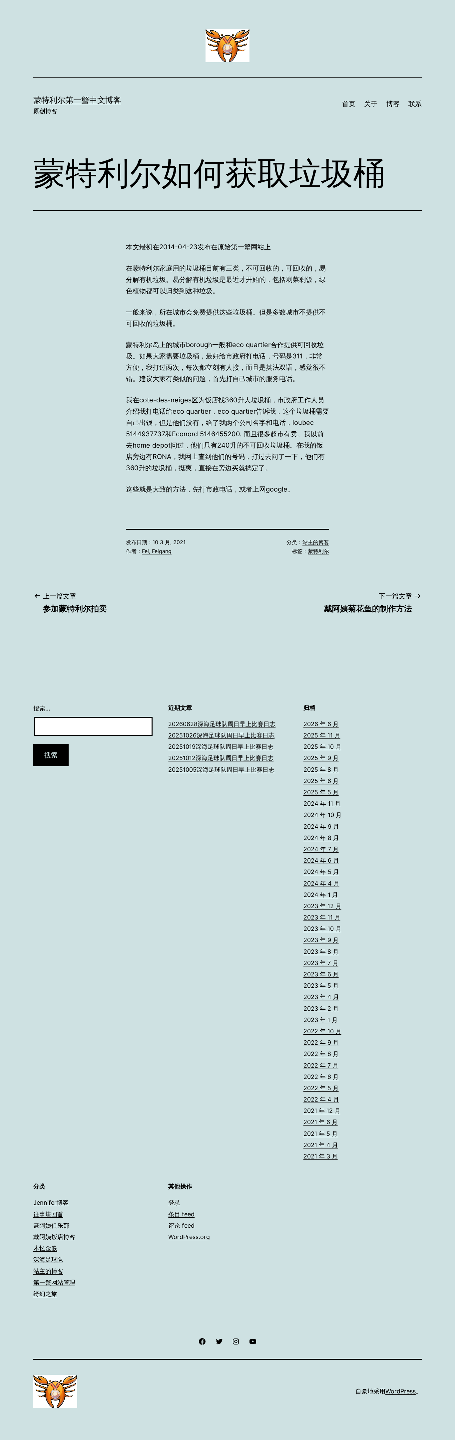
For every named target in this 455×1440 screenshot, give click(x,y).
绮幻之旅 (45, 1293)
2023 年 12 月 (322, 906)
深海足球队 (48, 1259)
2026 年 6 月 (321, 723)
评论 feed (181, 1225)
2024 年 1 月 (320, 894)
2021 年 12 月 (321, 1110)
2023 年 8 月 (321, 951)
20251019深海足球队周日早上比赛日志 (220, 746)
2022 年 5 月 (321, 1088)
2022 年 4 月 (321, 1099)
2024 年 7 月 (321, 849)
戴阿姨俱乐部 (51, 1225)
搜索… (41, 708)
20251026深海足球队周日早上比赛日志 (221, 735)
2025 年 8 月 (321, 769)
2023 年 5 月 (321, 985)
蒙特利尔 (318, 551)
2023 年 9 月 (321, 939)
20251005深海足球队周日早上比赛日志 (221, 769)
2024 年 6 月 (321, 860)
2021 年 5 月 (320, 1133)
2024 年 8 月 (321, 837)
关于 (370, 104)
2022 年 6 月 (321, 1076)
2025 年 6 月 (321, 780)
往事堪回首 (48, 1214)
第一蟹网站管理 (54, 1282)
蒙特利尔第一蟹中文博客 (77, 100)
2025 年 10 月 (322, 746)
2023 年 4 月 (321, 996)
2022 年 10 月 (322, 1031)
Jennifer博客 (51, 1202)
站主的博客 (315, 542)
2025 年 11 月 (321, 735)
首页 (348, 104)
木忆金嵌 (45, 1248)
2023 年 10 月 (322, 928)
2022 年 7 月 (320, 1065)
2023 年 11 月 (321, 917)
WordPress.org (189, 1236)
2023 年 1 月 (320, 1019)
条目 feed (181, 1214)
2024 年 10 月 (322, 814)
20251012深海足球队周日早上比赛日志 (220, 757)
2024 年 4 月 (321, 883)
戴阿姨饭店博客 (54, 1236)
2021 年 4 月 (320, 1144)
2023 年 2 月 (321, 1008)
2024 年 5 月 (321, 871)
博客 (393, 104)
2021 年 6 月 (320, 1122)
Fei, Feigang (157, 551)
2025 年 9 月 (321, 757)
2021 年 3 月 (320, 1156)
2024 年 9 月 (321, 826)
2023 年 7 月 (320, 962)
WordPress (400, 1391)
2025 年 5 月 (321, 792)
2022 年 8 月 (321, 1053)
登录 (174, 1202)
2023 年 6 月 (321, 974)
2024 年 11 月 (322, 803)
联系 (415, 104)
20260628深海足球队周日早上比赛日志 (221, 723)
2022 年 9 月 (321, 1042)
